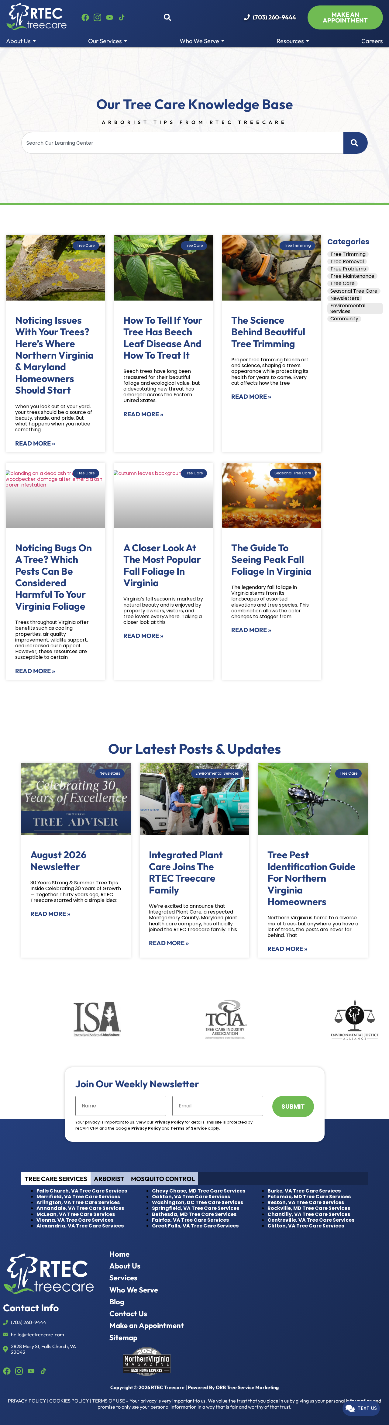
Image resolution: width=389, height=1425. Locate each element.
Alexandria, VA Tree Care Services (80, 1225)
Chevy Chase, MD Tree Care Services (198, 1190)
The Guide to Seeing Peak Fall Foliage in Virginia (271, 559)
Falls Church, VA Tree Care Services (81, 1190)
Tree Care (342, 283)
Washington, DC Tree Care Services (197, 1202)
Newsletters (344, 298)
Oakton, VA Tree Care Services (191, 1196)
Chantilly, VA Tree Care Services (308, 1214)
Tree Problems (348, 269)
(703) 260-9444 (274, 17)
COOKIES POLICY (69, 1401)
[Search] (355, 143)
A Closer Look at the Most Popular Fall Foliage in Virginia (162, 565)
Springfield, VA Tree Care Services (195, 1208)
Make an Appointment (146, 1325)
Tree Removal (347, 261)
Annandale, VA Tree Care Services (80, 1208)
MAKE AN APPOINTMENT (345, 17)
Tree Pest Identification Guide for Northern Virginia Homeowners (311, 877)
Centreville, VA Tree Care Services (310, 1220)
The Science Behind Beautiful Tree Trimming (268, 331)
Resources (291, 41)
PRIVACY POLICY (27, 1401)
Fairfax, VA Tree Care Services (190, 1220)
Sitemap (123, 1338)
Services (123, 1278)
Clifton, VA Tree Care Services (305, 1225)
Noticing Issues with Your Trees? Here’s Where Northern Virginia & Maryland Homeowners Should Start (54, 355)
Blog (116, 1302)
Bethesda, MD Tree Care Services (194, 1214)
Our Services (105, 41)
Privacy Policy (169, 1122)
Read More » (35, 443)
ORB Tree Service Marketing (247, 1387)
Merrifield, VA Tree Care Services (78, 1196)
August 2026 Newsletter (58, 860)
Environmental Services (347, 308)
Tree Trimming (348, 254)
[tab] (56, 1178)
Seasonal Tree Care (353, 291)
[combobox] (182, 143)
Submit (293, 1106)
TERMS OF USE (108, 1401)
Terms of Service (188, 1128)
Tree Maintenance (352, 276)
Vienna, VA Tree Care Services (74, 1220)
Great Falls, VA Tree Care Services (195, 1225)
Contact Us (128, 1314)
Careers (372, 41)
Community (344, 319)
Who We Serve (200, 41)
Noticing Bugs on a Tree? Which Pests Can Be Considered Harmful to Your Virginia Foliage (53, 577)
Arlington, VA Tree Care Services (78, 1202)
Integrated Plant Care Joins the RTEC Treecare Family (186, 872)
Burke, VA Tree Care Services (304, 1190)
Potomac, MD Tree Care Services (309, 1196)
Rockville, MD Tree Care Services (308, 1208)
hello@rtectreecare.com (37, 1334)
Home (119, 1254)
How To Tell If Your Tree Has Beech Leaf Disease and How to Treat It (162, 337)
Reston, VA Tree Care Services (305, 1202)
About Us (19, 41)
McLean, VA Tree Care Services (75, 1214)
